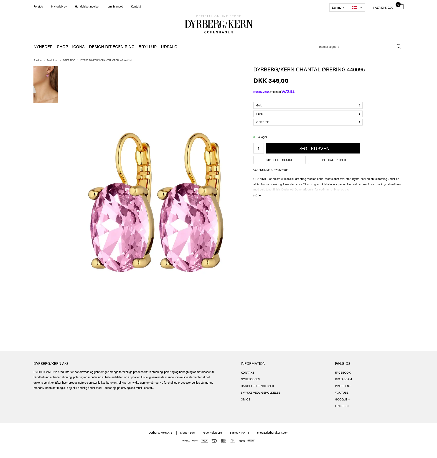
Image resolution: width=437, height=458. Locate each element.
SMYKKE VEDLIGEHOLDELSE (260, 392)
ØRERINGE (69, 60)
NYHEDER (43, 46)
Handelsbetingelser (87, 6)
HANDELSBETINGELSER (257, 386)
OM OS (245, 399)
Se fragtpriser (334, 160)
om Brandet (115, 6)
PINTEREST (343, 386)
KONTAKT (247, 372)
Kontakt (136, 6)
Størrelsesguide (279, 160)
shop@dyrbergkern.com (272, 432)
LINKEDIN (342, 406)
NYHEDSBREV (250, 379)
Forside (38, 6)
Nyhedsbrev (59, 6)
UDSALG (169, 46)
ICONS (78, 46)
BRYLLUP (148, 46)
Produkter (52, 60)
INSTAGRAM (343, 379)
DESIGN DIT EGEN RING (112, 46)
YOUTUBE (341, 392)
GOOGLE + (342, 399)
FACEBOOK (343, 372)
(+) (255, 195)
